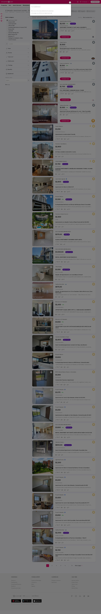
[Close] (70, 2)
